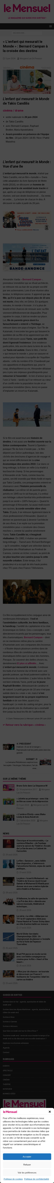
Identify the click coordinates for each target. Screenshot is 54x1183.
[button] (49, 1111)
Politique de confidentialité (36, 1179)
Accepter (27, 1156)
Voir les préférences (27, 1172)
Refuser (27, 1164)
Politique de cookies (13, 1179)
